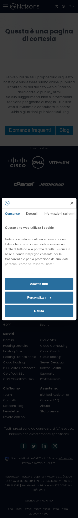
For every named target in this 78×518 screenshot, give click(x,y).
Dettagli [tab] (31, 213)
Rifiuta (39, 311)
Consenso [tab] (12, 213)
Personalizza (36, 297)
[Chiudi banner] (71, 203)
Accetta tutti (39, 284)
